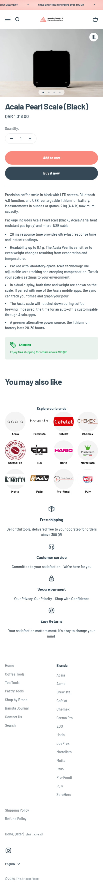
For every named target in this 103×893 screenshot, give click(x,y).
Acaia (60, 675)
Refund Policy (15, 819)
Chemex (63, 709)
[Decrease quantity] (11, 138)
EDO (59, 726)
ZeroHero (63, 794)
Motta (60, 760)
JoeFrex (63, 743)
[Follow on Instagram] (8, 850)
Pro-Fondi (64, 777)
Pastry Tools (14, 691)
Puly (59, 786)
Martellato (64, 752)
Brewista (63, 692)
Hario (60, 735)
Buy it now (51, 173)
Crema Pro (64, 718)
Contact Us (13, 717)
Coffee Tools (14, 674)
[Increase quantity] (30, 138)
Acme (61, 683)
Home (9, 665)
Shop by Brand (16, 700)
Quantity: (12, 128)
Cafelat (61, 701)
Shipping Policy (17, 810)
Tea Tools (12, 682)
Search (10, 725)
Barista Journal (16, 708)
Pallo (60, 769)
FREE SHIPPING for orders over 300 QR (59, 4)
